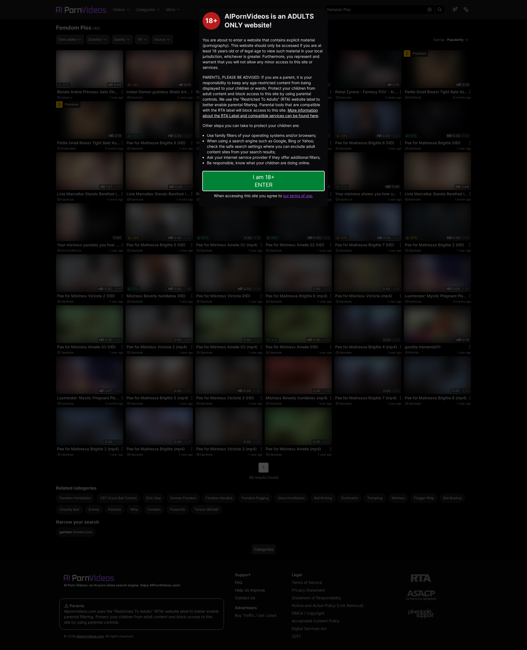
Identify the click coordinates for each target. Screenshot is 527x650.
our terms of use (297, 195)
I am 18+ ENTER (263, 181)
